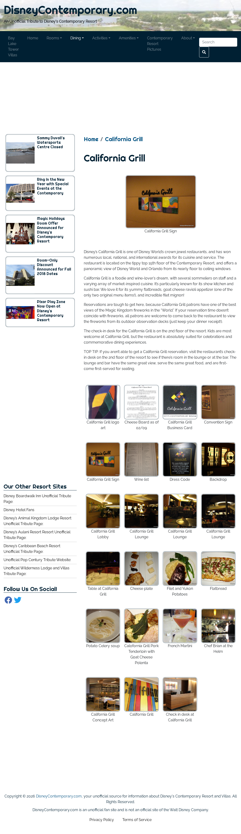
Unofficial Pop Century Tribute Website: (37, 560)
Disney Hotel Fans (19, 510)
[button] (54, 38)
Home (91, 139)
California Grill (124, 139)
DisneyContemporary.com (70, 10)
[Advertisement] (120, 95)
